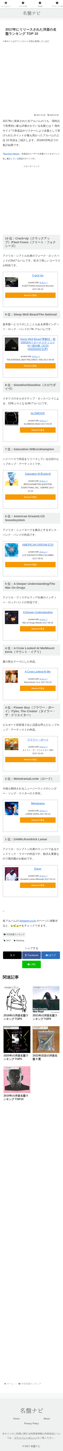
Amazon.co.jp (27, 920)
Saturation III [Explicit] (38, 473)
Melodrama (38, 803)
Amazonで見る (30, 295)
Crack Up (37, 275)
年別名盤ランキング (15, 934)
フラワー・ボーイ (38, 739)
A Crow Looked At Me (38, 671)
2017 (8, 940)
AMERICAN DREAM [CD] (37, 544)
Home (16, 1418)
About (47, 1418)
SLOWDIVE (38, 413)
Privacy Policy (31, 1423)
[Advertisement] (31, 78)
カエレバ (43, 282)
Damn (37, 868)
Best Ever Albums (11, 154)
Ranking (20, 940)
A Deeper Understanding (38, 612)
